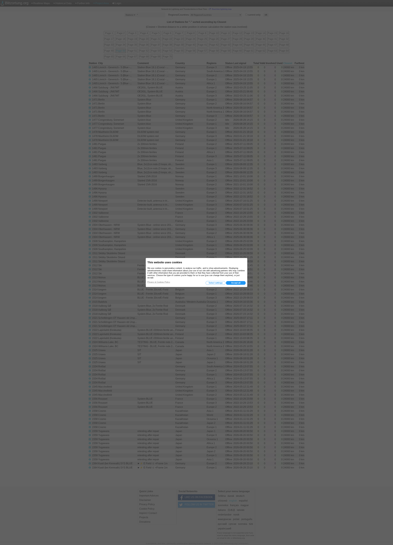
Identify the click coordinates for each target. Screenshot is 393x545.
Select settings (216, 283)
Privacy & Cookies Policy (158, 282)
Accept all (236, 283)
